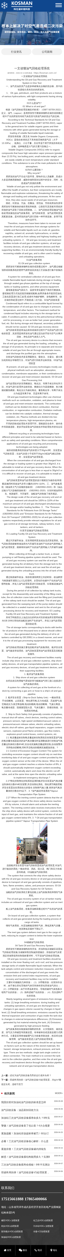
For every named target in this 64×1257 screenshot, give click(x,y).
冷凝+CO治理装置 (41, 1231)
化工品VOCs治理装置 (43, 1220)
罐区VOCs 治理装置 (10, 1220)
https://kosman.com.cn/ (45, 73)
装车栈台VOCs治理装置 (12, 1231)
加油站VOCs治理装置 (11, 1237)
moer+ (59, 1093)
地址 (54, 1250)
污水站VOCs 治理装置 (43, 1226)
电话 (39, 1250)
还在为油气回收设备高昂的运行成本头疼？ (30, 1075)
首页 (8, 1250)
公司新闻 (47, 51)
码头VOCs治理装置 (10, 1226)
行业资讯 (16, 51)
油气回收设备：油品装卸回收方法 (20, 1110)
